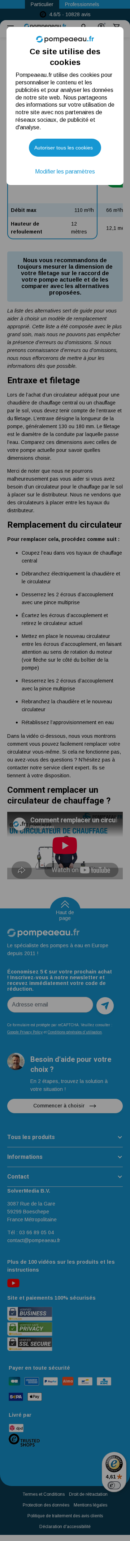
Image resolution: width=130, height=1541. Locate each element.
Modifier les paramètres (65, 171)
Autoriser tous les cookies (63, 148)
